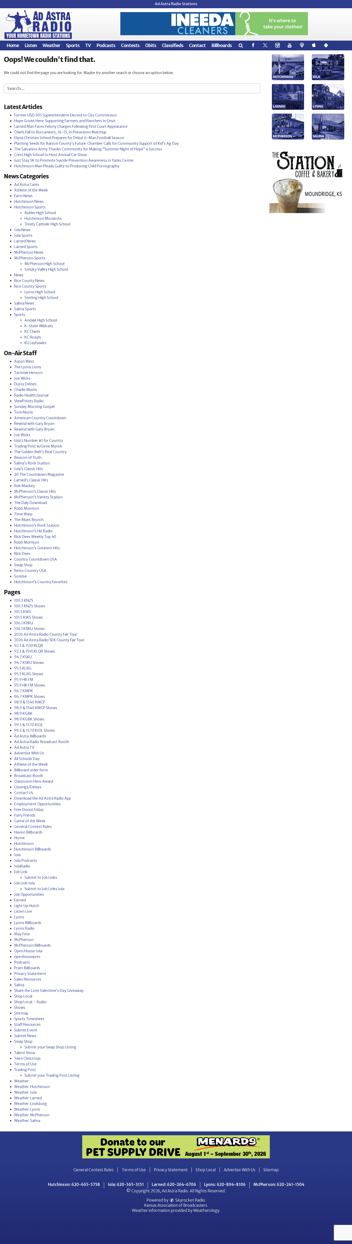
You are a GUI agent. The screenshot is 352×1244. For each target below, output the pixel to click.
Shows (19, 1007)
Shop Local (23, 996)
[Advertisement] (214, 23)
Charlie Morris (25, 389)
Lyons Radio (24, 928)
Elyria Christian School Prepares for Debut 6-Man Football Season (69, 137)
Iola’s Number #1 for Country (38, 440)
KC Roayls (32, 337)
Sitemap (21, 1013)
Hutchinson (24, 843)
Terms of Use (25, 1064)
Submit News (25, 1035)
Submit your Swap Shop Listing (50, 1047)
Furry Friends (25, 815)
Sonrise (20, 576)
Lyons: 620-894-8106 (225, 1184)
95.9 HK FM (23, 679)
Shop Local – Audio (30, 1002)
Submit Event (25, 1030)
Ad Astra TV (24, 747)
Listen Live (23, 911)
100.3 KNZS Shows (29, 606)
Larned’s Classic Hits (31, 480)
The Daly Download (30, 502)
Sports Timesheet (29, 1019)
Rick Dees (22, 553)
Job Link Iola (24, 883)
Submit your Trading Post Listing (52, 1075)
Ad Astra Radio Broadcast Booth (41, 741)
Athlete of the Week (31, 190)
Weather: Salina (27, 1120)
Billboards (221, 45)
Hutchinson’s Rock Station (36, 525)
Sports (72, 45)
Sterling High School (41, 297)
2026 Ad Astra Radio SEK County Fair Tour (49, 640)
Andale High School (40, 320)
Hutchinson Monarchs (43, 218)
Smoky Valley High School (46, 269)
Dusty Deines (25, 384)
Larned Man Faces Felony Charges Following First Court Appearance (71, 126)
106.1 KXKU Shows (29, 628)
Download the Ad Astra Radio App (42, 798)
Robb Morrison (26, 508)
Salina (19, 985)
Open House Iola (28, 951)
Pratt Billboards (27, 968)
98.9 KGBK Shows (29, 719)
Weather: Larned (28, 1098)
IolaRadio (22, 866)
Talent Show (24, 1052)
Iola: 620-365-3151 (126, 1184)
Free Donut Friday (29, 809)
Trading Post (25, 1069)
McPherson (23, 939)
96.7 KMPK (23, 691)
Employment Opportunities (37, 804)
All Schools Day (27, 758)
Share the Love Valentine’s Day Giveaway (49, 990)
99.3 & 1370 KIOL (28, 724)
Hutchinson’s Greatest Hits (37, 548)
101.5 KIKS (22, 611)
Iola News (22, 229)
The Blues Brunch (29, 519)
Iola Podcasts (25, 860)
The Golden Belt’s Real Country (40, 452)
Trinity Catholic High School (47, 224)
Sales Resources (27, 979)
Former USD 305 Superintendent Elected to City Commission (65, 115)
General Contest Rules (33, 826)
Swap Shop (23, 565)
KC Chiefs (32, 331)
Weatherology (206, 1210)
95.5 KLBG (22, 668)
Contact (197, 45)
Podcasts (105, 45)
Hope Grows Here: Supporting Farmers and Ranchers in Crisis (64, 120)
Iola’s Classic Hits (28, 468)
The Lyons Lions (27, 367)
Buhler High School (40, 213)
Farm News (23, 196)
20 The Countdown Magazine (39, 474)
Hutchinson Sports (30, 207)
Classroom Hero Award (33, 781)
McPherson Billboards (32, 945)
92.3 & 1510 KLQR (28, 645)
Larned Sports (26, 246)
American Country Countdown (40, 418)
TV (88, 45)
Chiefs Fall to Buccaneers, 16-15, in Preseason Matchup (60, 132)
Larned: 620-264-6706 (174, 1184)
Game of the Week (30, 821)
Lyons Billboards (27, 922)
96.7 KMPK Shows (29, 696)
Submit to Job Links (40, 877)
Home (12, 45)
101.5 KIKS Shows (28, 617)
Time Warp (23, 514)
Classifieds (172, 45)
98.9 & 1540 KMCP (29, 702)
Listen (30, 45)
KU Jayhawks (35, 343)
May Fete (22, 934)
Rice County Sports (30, 286)
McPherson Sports (29, 258)
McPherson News (29, 252)
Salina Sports (25, 309)
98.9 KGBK (23, 713)
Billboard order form (31, 770)
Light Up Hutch (26, 905)
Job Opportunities (29, 894)
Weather (51, 45)
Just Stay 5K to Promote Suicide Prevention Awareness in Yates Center (74, 160)
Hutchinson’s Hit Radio (33, 531)
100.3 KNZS (23, 600)
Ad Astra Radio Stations (176, 4)
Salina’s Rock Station (32, 463)
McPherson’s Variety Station (38, 497)
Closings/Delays (27, 787)
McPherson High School (44, 263)
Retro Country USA (30, 570)
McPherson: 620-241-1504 (279, 1184)
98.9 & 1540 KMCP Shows (35, 708)
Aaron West (24, 361)
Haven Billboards (28, 832)
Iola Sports (23, 235)
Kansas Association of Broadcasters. (176, 1205)
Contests (130, 45)
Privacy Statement (30, 973)
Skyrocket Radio (189, 1200)
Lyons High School (39, 292)
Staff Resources (27, 1024)
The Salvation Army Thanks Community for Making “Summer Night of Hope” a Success (88, 149)
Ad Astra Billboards (30, 736)
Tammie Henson (28, 372)
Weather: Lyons (27, 1109)
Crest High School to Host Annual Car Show (50, 154)
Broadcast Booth (28, 775)
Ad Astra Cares (26, 184)
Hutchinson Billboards (32, 849)
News (18, 275)
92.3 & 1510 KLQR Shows (34, 651)
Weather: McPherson (31, 1115)
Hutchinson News (29, 201)
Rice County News (29, 280)
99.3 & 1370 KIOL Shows (34, 730)
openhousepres (27, 956)
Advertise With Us (29, 753)
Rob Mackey (24, 485)
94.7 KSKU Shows (29, 662)
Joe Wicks (22, 378)
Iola (17, 855)
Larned (20, 900)
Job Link (21, 872)
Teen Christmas (27, 1058)
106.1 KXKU (23, 623)
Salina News (24, 303)
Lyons (19, 917)
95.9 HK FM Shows (29, 685)
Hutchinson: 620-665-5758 (74, 1184)
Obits (150, 45)
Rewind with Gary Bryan (34, 423)
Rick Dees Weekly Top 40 (35, 536)
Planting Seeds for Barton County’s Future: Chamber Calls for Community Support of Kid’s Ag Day (96, 143)
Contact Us (23, 792)
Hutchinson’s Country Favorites (41, 582)
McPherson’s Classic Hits (35, 491)
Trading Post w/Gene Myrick (38, 446)
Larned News (25, 241)
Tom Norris (23, 412)
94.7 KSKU (23, 657)
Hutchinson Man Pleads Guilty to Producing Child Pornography (66, 166)
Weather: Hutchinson (32, 1086)
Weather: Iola (25, 1092)
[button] (240, 45)
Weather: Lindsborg (30, 1103)
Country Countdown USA (35, 559)
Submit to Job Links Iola (44, 888)
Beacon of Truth (27, 457)
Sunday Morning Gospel (34, 406)
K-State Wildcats (38, 326)
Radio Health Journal (31, 395)
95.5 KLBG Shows (28, 674)
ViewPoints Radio (29, 401)
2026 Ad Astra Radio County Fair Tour (45, 634)
